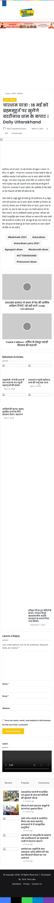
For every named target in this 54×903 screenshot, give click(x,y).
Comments (43, 782)
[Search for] (50, 13)
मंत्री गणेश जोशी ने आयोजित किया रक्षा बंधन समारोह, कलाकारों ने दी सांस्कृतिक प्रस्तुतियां (34, 823)
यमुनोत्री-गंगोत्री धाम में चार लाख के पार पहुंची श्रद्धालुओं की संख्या (13, 382)
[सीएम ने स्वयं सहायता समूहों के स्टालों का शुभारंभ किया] (11, 809)
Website (6, 708)
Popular (25, 782)
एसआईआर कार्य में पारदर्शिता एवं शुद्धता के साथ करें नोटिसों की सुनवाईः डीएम (34, 795)
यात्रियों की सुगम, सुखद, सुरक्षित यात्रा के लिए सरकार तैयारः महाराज (13, 412)
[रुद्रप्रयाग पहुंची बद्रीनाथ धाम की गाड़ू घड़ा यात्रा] (40, 370)
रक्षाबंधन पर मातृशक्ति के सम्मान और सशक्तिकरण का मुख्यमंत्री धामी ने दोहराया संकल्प (36, 838)
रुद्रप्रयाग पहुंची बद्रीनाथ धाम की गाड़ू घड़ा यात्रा (39, 381)
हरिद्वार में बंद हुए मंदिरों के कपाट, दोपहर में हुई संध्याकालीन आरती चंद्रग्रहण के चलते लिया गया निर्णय (39, 616)
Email (5, 696)
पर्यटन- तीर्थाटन (17, 93)
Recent (8, 782)
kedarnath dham (39, 249)
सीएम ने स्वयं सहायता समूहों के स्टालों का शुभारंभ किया (35, 807)
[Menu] (3, 13)
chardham (39, 237)
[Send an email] (27, 129)
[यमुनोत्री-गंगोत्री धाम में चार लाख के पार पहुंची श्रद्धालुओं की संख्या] (14, 370)
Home (7, 93)
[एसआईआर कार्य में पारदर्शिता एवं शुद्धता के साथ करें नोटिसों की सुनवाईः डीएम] (11, 796)
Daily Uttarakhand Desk (16, 129)
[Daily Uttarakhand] (27, 12)
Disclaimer (16, 884)
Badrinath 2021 (18, 237)
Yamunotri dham (27, 261)
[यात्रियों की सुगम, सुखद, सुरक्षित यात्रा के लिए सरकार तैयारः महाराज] (14, 399)
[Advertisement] (27, 59)
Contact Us (37, 884)
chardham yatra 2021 (27, 243)
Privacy (26, 884)
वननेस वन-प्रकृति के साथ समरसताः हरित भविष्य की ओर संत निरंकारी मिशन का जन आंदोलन (35, 853)
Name (5, 684)
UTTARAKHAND (27, 255)
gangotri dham (14, 249)
